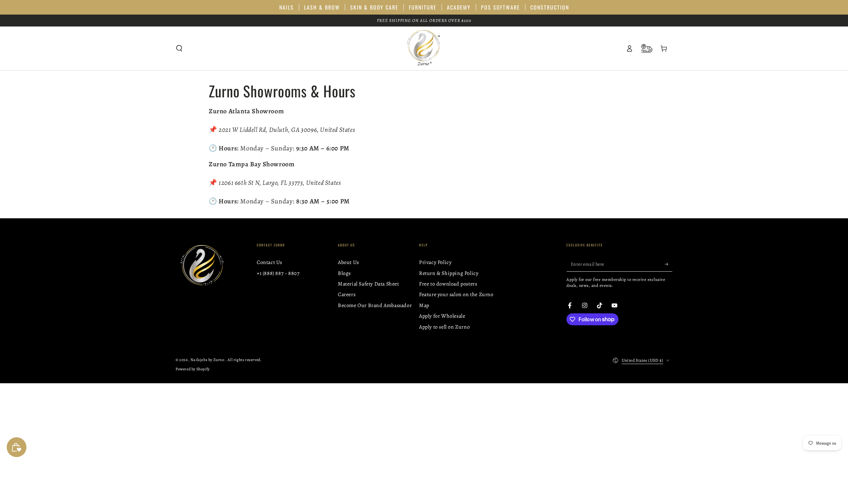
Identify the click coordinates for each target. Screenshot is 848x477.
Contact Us (269, 262)
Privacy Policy (435, 262)
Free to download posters (448, 284)
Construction (549, 7)
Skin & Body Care (374, 7)
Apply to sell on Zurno (444, 327)
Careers (346, 294)
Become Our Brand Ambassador (375, 305)
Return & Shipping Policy (448, 273)
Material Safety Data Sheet (368, 284)
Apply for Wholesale (442, 316)
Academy (459, 7)
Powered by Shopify (193, 369)
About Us (348, 262)
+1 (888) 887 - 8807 (278, 273)
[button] (179, 48)
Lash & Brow (322, 7)
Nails (286, 7)
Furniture (423, 7)
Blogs (344, 273)
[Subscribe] (668, 264)
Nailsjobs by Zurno (207, 359)
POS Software (500, 7)
